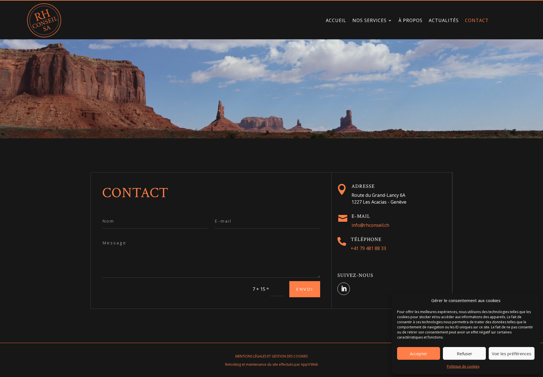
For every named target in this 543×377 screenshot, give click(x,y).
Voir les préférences (511, 353)
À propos (410, 20)
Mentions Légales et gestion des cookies (271, 356)
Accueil (336, 20)
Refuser (464, 353)
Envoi (304, 289)
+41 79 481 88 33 (368, 248)
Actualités (444, 20)
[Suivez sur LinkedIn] (343, 289)
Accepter (418, 353)
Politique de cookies (463, 366)
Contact (477, 20)
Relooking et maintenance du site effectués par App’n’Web (271, 364)
